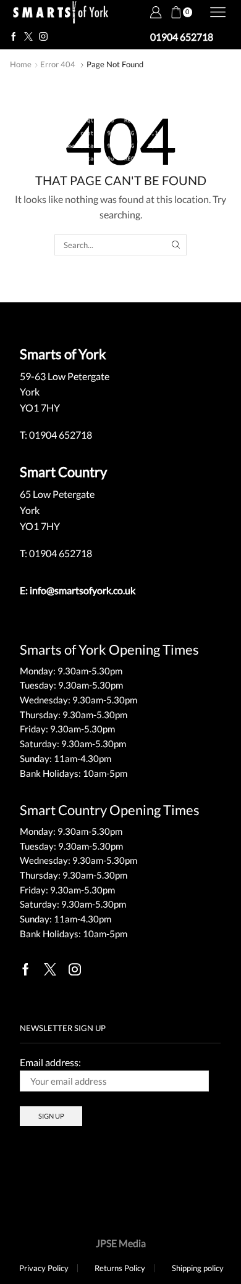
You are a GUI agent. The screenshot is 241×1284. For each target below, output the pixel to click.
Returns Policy (120, 1268)
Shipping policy (198, 1268)
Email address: (50, 1062)
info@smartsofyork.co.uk (82, 590)
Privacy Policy (44, 1268)
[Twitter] (28, 37)
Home (21, 64)
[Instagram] (43, 37)
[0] (170, 12)
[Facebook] (13, 37)
